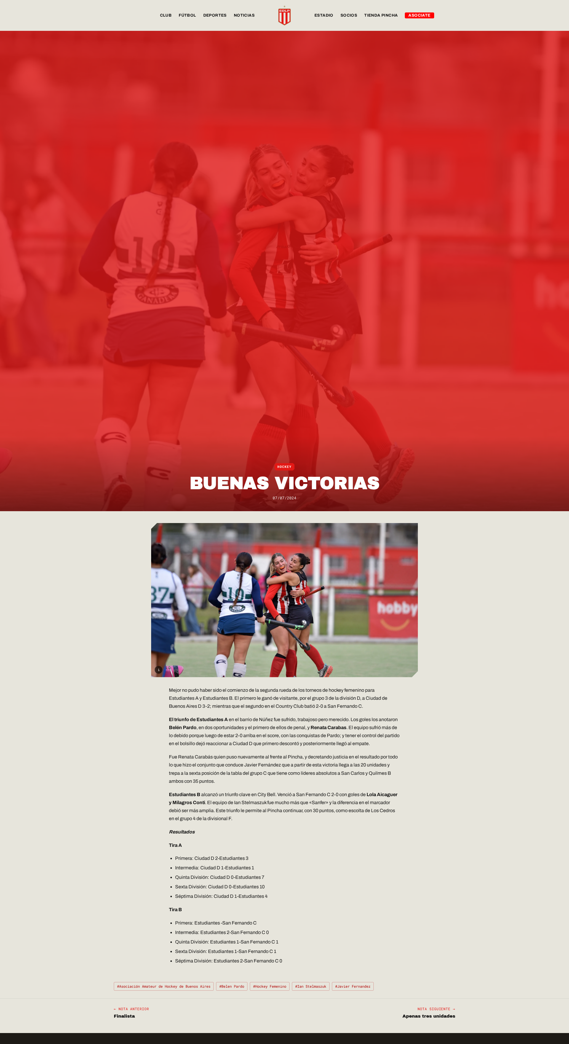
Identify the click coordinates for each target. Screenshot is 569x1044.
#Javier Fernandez (352, 986)
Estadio (323, 15)
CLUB (166, 15)
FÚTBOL (187, 15)
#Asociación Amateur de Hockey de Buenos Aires (163, 986)
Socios (349, 15)
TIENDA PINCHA (381, 15)
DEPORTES (215, 15)
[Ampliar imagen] (284, 600)
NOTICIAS (244, 15)
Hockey (284, 467)
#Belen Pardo (231, 986)
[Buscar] (449, 15)
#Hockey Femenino (269, 986)
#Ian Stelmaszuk (310, 986)
